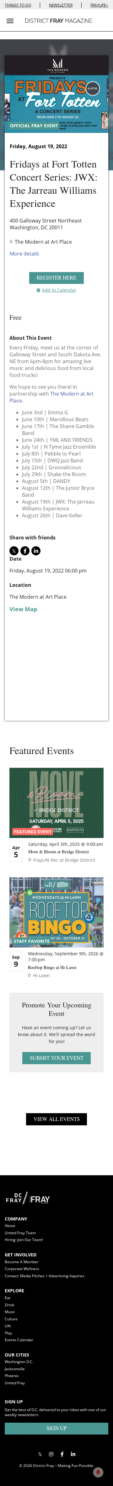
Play (8, 1333)
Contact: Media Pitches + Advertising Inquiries (44, 1276)
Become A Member (22, 1261)
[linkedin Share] (35, 550)
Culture (11, 1319)
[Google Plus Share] (51, 1454)
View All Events (57, 1119)
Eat (7, 1297)
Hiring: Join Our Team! (24, 1239)
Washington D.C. (19, 1361)
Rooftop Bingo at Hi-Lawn (52, 967)
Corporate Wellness (22, 1268)
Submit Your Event (56, 1057)
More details (24, 253)
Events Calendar (19, 1339)
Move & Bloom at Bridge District (58, 852)
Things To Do (18, 5)
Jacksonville (15, 1369)
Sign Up (56, 1428)
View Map (23, 609)
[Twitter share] (14, 550)
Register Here (56, 277)
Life (8, 1325)
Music (10, 1311)
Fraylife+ (99, 5)
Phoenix (12, 1375)
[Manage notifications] (98, 1472)
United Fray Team (20, 1232)
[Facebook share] (25, 550)
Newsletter (61, 5)
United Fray (15, 1383)
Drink (9, 1305)
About (10, 1225)
